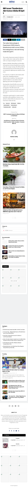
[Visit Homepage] (12, 2)
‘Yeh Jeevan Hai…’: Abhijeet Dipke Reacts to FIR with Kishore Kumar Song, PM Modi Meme (17, 397)
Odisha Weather (6, 105)
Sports (4, 367)
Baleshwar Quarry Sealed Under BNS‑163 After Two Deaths (14, 329)
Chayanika (17, 438)
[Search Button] (26, 2)
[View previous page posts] (13, 218)
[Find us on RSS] (18, 406)
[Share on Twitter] (9, 40)
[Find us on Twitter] (12, 406)
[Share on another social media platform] (23, 40)
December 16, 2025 (20, 445)
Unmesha (17, 444)
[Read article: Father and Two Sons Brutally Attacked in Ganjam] (4, 252)
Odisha (5, 161)
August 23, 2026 (6, 167)
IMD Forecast (13, 103)
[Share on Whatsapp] (14, 40)
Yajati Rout (13, 445)
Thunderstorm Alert (7, 107)
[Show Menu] (1, 2)
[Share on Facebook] (5, 40)
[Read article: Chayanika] (5, 440)
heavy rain (8, 103)
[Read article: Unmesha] (5, 445)
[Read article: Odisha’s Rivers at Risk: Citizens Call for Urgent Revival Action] (4, 242)
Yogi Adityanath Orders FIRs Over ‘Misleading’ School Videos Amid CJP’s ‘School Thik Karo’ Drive (16, 387)
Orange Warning (14, 105)
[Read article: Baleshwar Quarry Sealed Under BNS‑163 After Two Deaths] (14, 155)
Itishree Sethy (10, 17)
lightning (19, 103)
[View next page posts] (15, 218)
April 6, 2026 (17, 17)
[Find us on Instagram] (13, 431)
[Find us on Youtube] (15, 406)
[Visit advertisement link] (14, 309)
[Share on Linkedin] (18, 40)
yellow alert (14, 107)
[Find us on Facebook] (9, 406)
